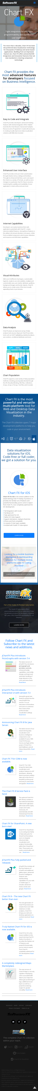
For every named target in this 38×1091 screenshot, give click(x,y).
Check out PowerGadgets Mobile (19, 574)
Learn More (19, 625)
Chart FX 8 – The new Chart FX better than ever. (16, 898)
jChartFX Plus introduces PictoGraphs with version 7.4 (15, 657)
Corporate (28, 1005)
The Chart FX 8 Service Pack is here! (16, 792)
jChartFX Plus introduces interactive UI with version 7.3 (16, 691)
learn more (19, 535)
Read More (22, 682)
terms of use (25, 1008)
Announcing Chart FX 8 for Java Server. (17, 724)
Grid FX (20, 1047)
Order (15, 1005)
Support (21, 1005)
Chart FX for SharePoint (21, 1059)
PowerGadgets (20, 1053)
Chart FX (10, 1047)
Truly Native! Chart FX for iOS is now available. (17, 928)
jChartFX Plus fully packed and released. (16, 861)
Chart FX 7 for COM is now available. (14, 760)
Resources (9, 1005)
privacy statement (14, 1008)
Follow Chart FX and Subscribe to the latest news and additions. (19, 644)
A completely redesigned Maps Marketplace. (16, 964)
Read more (22, 715)
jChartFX (31, 1047)
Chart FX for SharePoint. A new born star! (17, 825)
